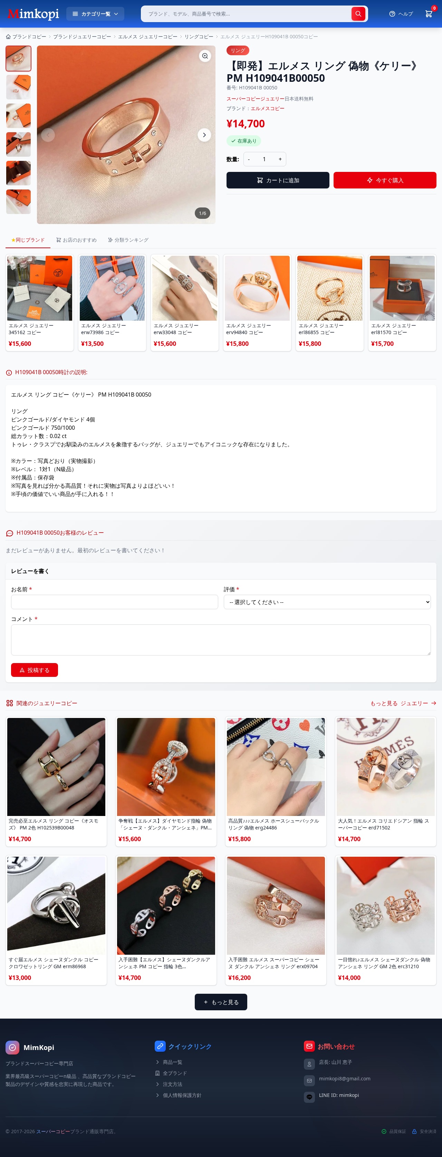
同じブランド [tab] (28, 239)
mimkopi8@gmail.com (345, 1078)
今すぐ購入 (390, 180)
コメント (24, 619)
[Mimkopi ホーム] (33, 14)
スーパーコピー (53, 1131)
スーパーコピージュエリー (256, 98)
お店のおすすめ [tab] (80, 239)
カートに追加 (282, 180)
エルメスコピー (268, 108)
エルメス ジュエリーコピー (147, 36)
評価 (231, 589)
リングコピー (198, 36)
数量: (233, 159)
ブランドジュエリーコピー (82, 36)
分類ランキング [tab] (131, 239)
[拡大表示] (205, 56)
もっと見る (225, 1002)
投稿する (39, 670)
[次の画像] (204, 135)
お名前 (21, 589)
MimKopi (38, 1047)
